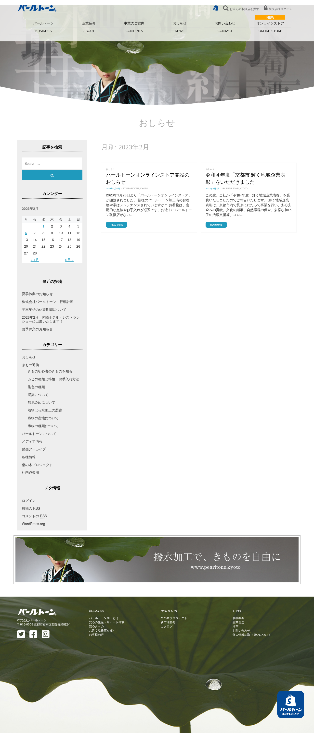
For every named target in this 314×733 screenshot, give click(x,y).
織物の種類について (43, 425)
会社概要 (238, 618)
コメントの (34, 515)
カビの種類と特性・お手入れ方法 (53, 378)
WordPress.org (33, 523)
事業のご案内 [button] (134, 27)
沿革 (235, 626)
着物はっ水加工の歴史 (45, 410)
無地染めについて (41, 402)
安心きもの (96, 626)
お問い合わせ (225, 27)
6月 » (69, 259)
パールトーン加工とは (103, 618)
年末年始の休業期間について (44, 309)
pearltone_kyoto (137, 188)
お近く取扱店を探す (102, 630)
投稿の (31, 508)
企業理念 (238, 622)
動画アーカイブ (34, 448)
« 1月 (35, 259)
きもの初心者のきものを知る (50, 371)
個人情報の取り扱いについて (252, 634)
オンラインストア (270, 27)
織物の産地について (43, 417)
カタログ (166, 626)
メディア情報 (32, 441)
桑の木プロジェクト (37, 464)
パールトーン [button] (43, 27)
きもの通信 (30, 364)
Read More (117, 224)
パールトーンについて (39, 433)
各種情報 (29, 456)
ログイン (29, 500)
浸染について (38, 394)
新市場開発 (168, 622)
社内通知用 (30, 472)
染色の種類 (36, 386)
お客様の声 (96, 634)
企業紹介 (89, 27)
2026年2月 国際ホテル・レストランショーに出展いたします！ (51, 319)
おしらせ (179, 27)
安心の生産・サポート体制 (106, 622)
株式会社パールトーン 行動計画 (47, 301)
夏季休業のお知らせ (37, 293)
